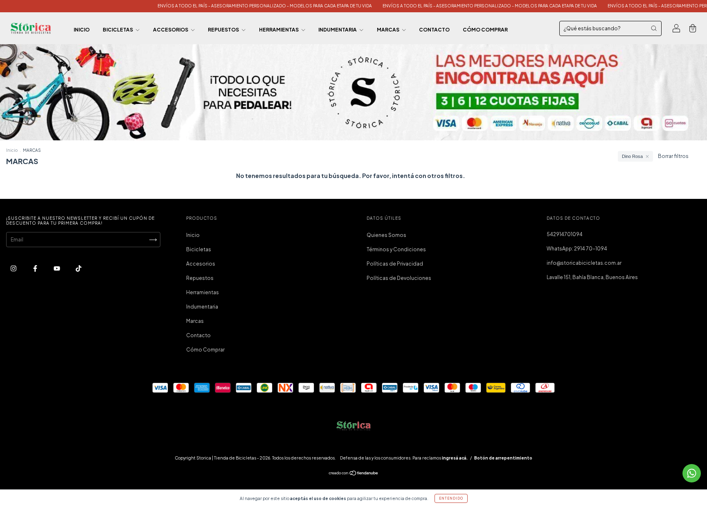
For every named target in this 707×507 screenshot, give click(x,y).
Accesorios (171, 30)
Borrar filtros (673, 156)
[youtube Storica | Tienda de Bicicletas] (57, 268)
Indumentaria (338, 30)
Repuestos (224, 30)
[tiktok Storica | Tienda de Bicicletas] (78, 268)
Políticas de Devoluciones (399, 278)
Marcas (388, 30)
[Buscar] (654, 28)
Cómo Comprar (485, 30)
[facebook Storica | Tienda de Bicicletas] (35, 268)
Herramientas (279, 30)
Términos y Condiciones (396, 249)
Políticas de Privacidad (395, 264)
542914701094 (565, 234)
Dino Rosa (632, 156)
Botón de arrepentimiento (503, 457)
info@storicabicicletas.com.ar (584, 263)
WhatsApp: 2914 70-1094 (577, 249)
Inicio (82, 30)
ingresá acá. (455, 457)
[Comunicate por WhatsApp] (691, 473)
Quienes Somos (386, 235)
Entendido (451, 498)
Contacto (434, 30)
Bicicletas (118, 30)
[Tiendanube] (353, 474)
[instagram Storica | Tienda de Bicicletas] (14, 268)
